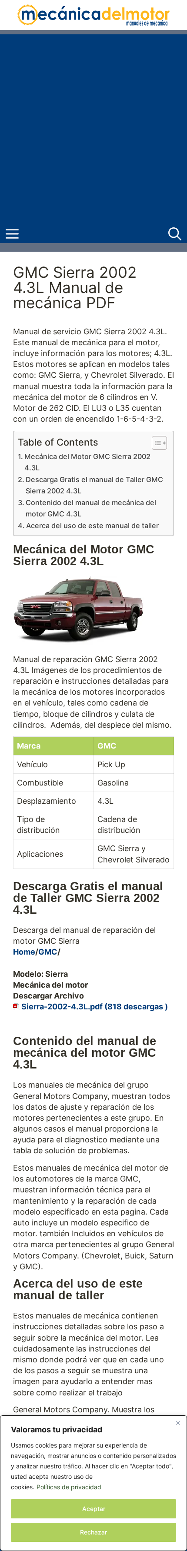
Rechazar (93, 1532)
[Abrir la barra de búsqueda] (175, 234)
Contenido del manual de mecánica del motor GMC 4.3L (91, 508)
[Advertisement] (93, 127)
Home (24, 951)
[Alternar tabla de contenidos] (155, 443)
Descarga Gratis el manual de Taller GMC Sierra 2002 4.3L (94, 485)
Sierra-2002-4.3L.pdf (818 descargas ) (94, 1006)
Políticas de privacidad (69, 1487)
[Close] (178, 1423)
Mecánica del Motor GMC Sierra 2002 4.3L (87, 462)
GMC (47, 951)
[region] (93, 1483)
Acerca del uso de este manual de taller (92, 525)
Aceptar (93, 1508)
